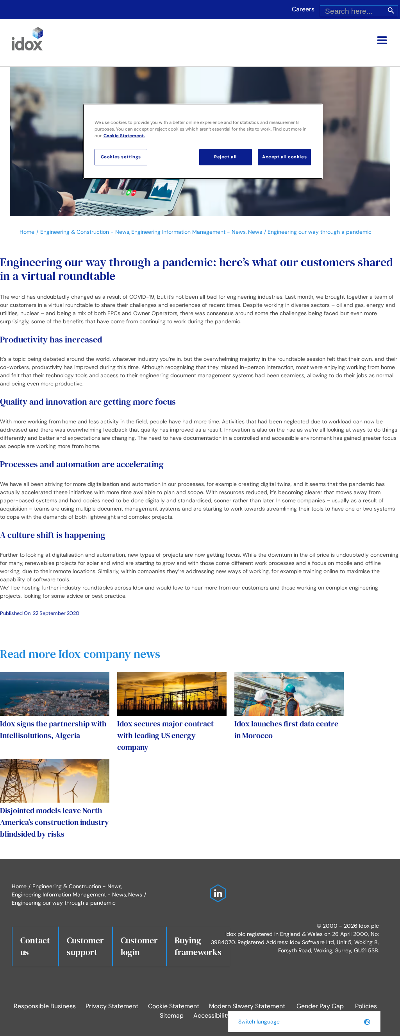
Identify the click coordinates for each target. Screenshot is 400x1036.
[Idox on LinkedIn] (216, 888)
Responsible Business (45, 1006)
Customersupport (85, 946)
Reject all (225, 157)
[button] (304, 1021)
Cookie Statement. (124, 136)
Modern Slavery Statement (247, 1006)
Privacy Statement (112, 1006)
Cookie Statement (173, 1006)
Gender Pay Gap (320, 1006)
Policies (366, 1006)
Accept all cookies (284, 157)
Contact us (35, 946)
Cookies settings (121, 157)
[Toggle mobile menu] (382, 40)
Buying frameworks (198, 946)
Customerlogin (139, 946)
